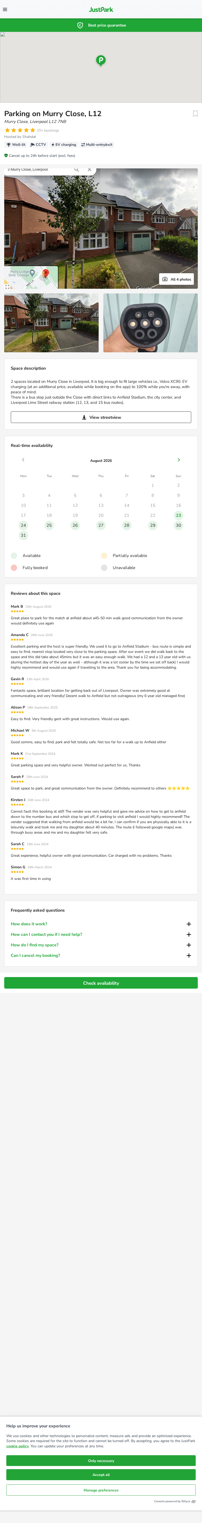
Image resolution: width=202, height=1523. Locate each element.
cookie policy (17, 1446)
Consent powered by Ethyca (172, 1501)
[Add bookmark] (195, 113)
